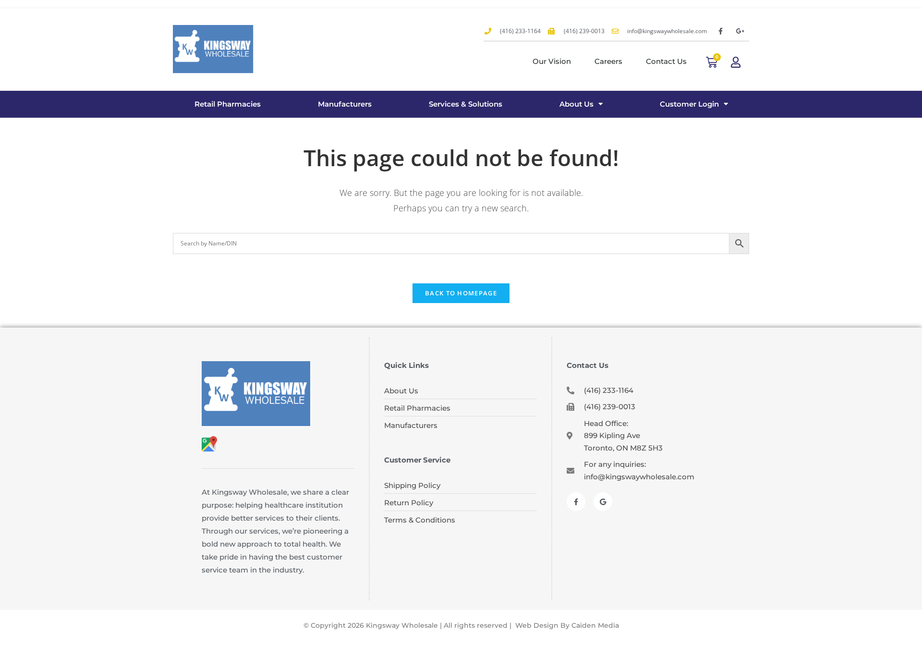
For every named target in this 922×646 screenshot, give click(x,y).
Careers (608, 61)
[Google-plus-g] (740, 31)
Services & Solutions (465, 104)
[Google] (603, 501)
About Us (576, 104)
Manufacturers (345, 104)
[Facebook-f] (720, 31)
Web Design (536, 625)
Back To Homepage (461, 293)
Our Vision (552, 61)
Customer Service (417, 459)
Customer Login (689, 104)
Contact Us (666, 61)
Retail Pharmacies (227, 104)
